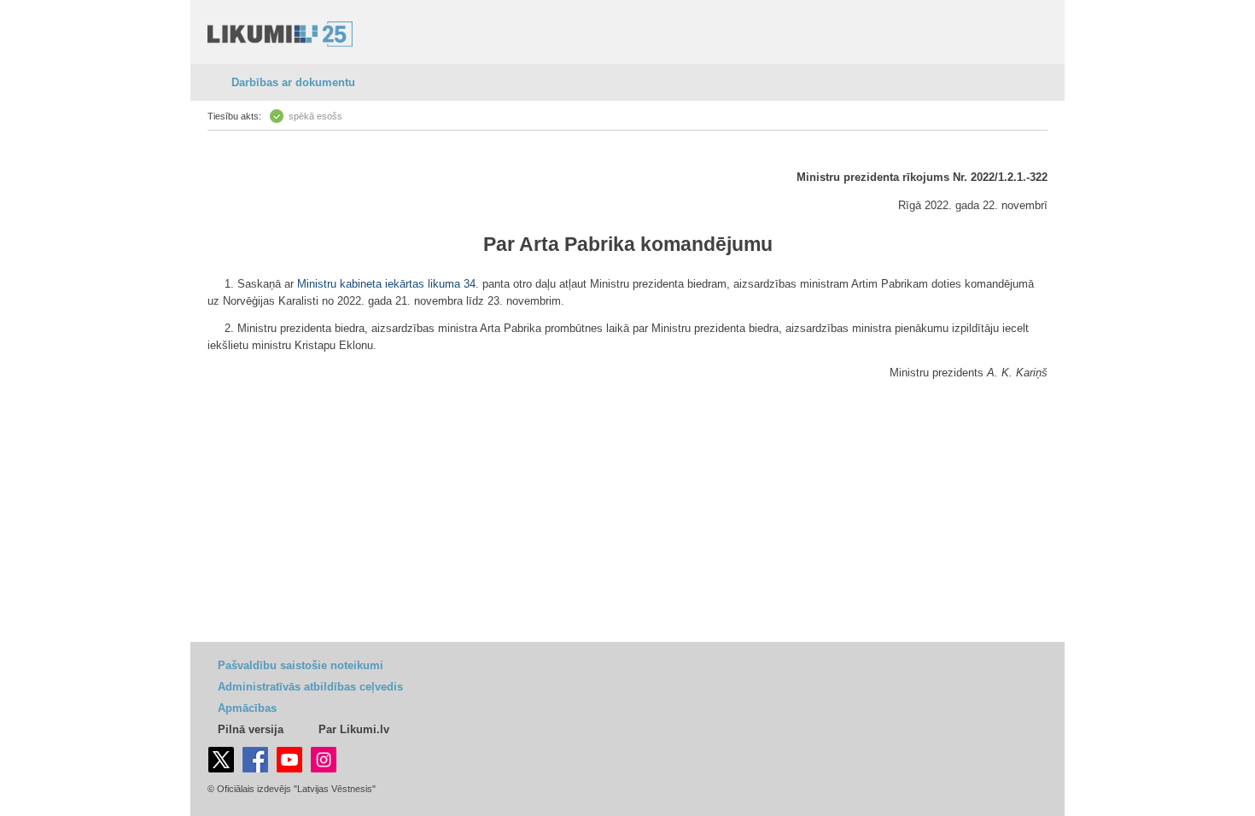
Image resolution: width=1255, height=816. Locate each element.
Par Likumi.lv (353, 729)
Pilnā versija (250, 729)
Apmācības (247, 708)
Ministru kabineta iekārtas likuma (378, 283)
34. (471, 283)
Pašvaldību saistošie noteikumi (300, 665)
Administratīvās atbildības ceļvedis (310, 686)
